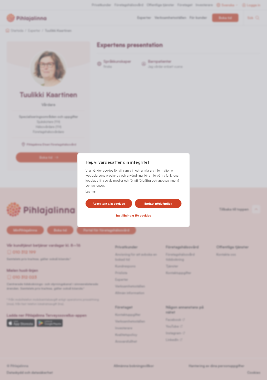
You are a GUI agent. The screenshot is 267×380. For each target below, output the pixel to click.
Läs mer (91, 191)
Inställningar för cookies (133, 215)
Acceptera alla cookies (109, 203)
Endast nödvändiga (158, 203)
